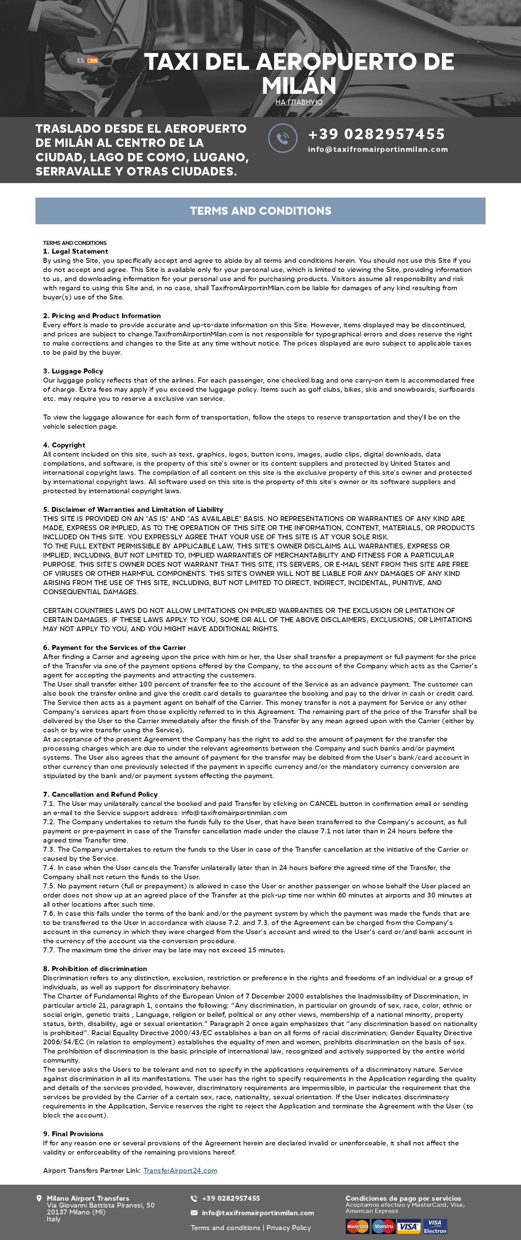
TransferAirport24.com (180, 1170)
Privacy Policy (289, 1227)
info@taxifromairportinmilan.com (378, 149)
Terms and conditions (227, 1227)
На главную (299, 102)
